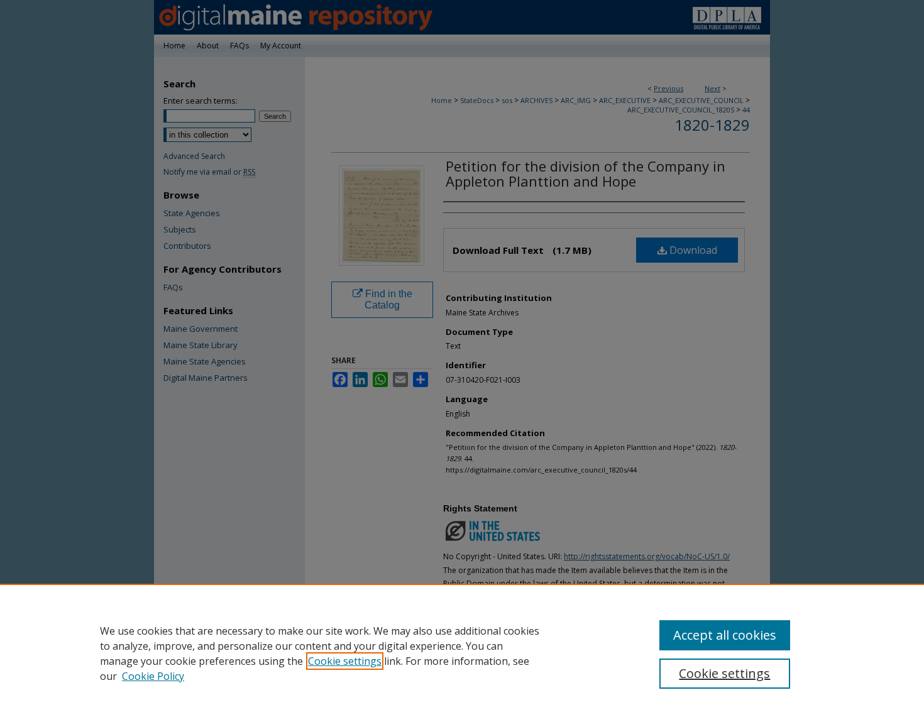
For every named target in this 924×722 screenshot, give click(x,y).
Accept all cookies (724, 634)
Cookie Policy (153, 676)
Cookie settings (345, 661)
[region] (462, 653)
